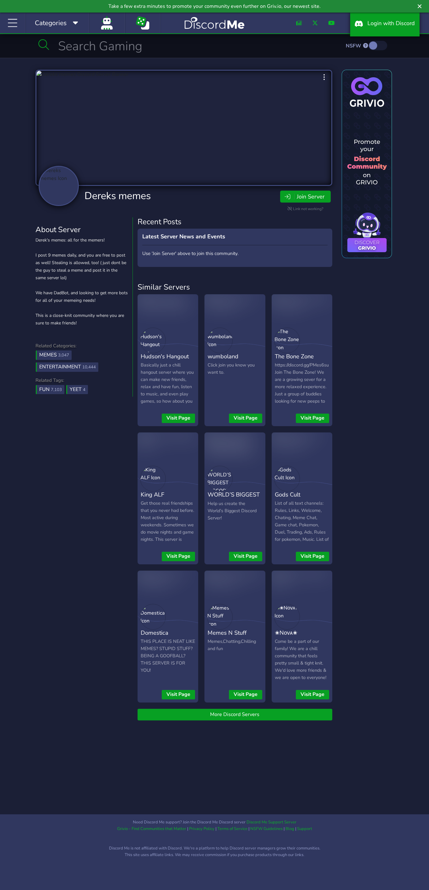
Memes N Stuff (227, 633)
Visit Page (178, 418)
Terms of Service (232, 829)
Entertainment (67, 366)
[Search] (43, 45)
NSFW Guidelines (266, 829)
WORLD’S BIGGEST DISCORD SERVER (234, 499)
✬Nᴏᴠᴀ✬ (286, 633)
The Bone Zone (294, 356)
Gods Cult (287, 494)
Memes (54, 354)
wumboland (223, 356)
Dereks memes (117, 196)
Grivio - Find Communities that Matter (151, 829)
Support (304, 829)
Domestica (154, 633)
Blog (289, 829)
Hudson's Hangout (165, 356)
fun (50, 389)
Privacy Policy (202, 829)
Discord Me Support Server (271, 822)
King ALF (152, 494)
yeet (77, 389)
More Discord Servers (234, 714)
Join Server (310, 196)
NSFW (354, 45)
